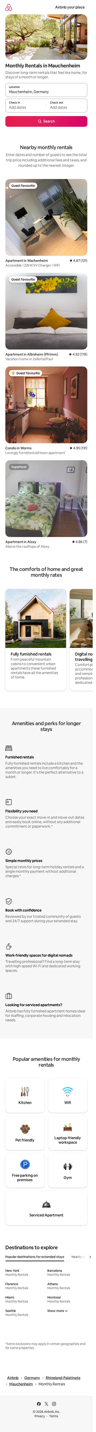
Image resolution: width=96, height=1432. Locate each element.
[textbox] (26, 107)
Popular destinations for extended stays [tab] (34, 1257)
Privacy (40, 1416)
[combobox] (46, 92)
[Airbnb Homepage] (8, 7)
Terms (53, 1416)
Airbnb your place (70, 7)
